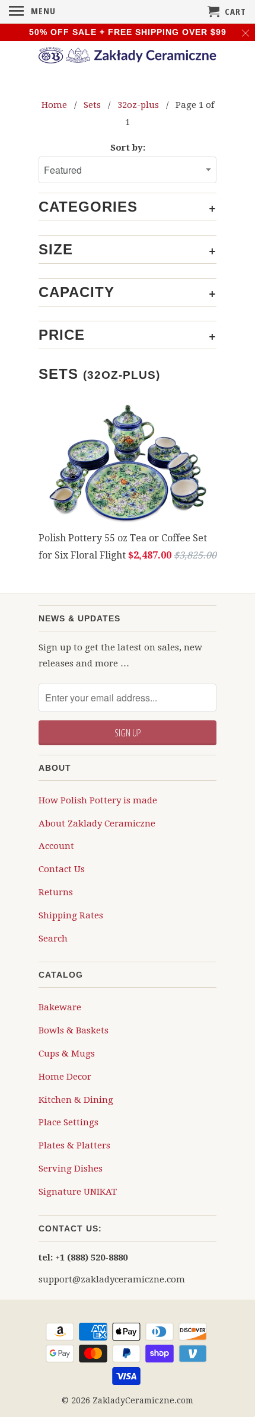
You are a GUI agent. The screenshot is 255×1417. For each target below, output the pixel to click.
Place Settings (68, 1122)
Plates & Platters (74, 1145)
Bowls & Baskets (74, 1030)
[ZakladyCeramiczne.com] (127, 57)
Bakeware (60, 1007)
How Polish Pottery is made (98, 800)
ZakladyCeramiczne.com (143, 1400)
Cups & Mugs (67, 1053)
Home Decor (65, 1076)
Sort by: (127, 147)
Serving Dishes (71, 1168)
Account (56, 846)
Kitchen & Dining (76, 1099)
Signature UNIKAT (78, 1191)
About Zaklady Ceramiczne (97, 823)
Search (53, 938)
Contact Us (62, 869)
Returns (56, 892)
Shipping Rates (71, 915)
